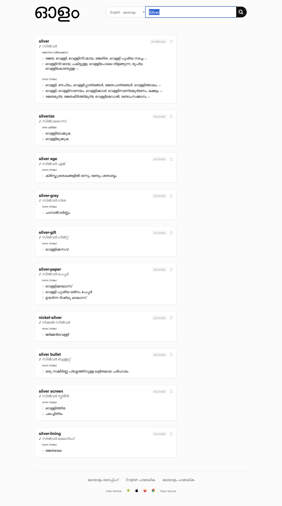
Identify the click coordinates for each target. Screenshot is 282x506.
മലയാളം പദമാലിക (178, 479)
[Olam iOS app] (136, 491)
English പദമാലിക (141, 479)
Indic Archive (114, 491)
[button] (145, 59)
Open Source (168, 491)
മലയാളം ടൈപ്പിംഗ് (103, 479)
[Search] (241, 12)
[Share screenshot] (171, 41)
